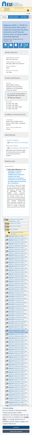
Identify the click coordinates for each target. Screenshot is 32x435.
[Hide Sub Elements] (5, 220)
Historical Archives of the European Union (20, 142)
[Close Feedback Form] (28, 10)
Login (27, 13)
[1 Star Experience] (16, 8)
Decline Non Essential (16, 431)
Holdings (4, 17)
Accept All (16, 427)
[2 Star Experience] (17, 8)
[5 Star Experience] (23, 8)
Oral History (24, 17)
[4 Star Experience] (21, 8)
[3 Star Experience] (19, 8)
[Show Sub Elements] (6, 223)
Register (13, 93)
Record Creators (13, 17)
